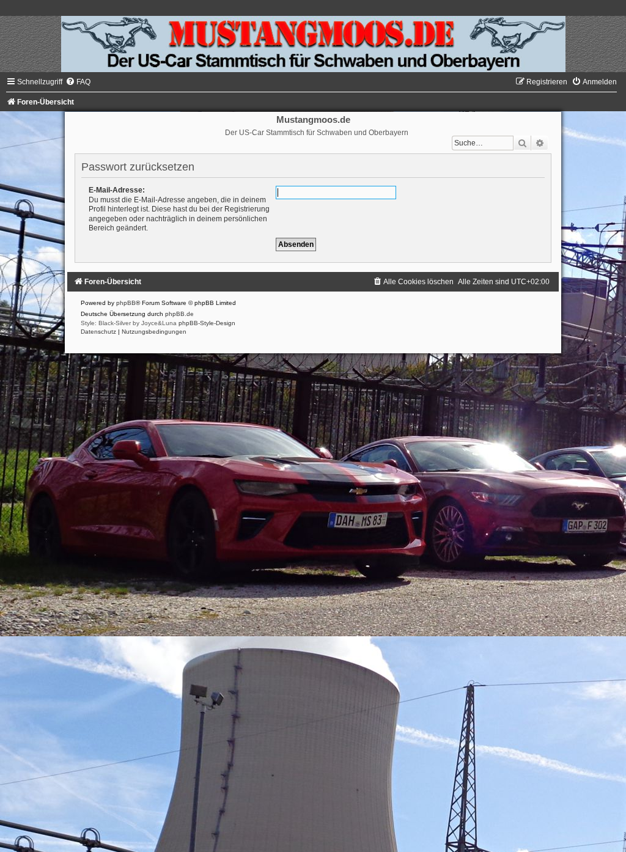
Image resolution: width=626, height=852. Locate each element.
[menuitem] (77, 82)
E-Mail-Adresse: (117, 190)
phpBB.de (179, 313)
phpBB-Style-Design (207, 323)
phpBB (126, 302)
